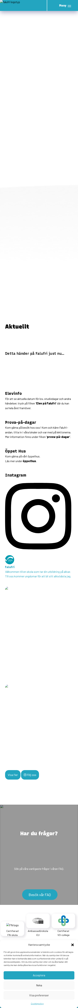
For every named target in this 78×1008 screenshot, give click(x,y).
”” (58, 436)
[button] (72, 944)
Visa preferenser (39, 995)
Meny (62, 5)
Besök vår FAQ (40, 894)
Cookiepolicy (37, 1003)
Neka (39, 985)
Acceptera (39, 975)
